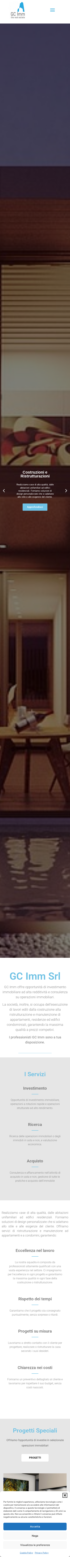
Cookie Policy (26, 1552)
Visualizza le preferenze (35, 1545)
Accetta (35, 1526)
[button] (65, 1495)
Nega (35, 1535)
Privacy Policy (42, 1552)
